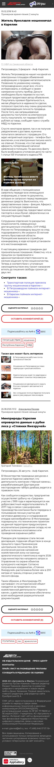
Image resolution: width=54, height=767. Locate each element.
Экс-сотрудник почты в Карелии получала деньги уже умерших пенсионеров (31, 394)
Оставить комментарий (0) (27, 319)
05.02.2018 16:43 (8, 11)
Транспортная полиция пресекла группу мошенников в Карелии (25, 284)
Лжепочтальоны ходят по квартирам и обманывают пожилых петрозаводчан (29, 376)
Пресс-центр (40, 661)
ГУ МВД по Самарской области (17, 64)
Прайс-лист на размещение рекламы (24, 668)
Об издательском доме (16, 661)
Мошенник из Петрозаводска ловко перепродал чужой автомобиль (28, 367)
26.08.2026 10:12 (8, 409)
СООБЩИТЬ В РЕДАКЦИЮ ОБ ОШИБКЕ (23, 672)
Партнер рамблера (26, 753)
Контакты (8, 665)
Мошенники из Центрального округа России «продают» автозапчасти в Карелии (29, 386)
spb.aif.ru (28, 466)
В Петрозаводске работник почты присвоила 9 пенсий (28, 358)
